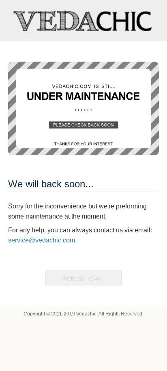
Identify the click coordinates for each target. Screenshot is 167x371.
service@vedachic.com (41, 240)
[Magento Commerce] (84, 20)
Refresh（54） (83, 278)
